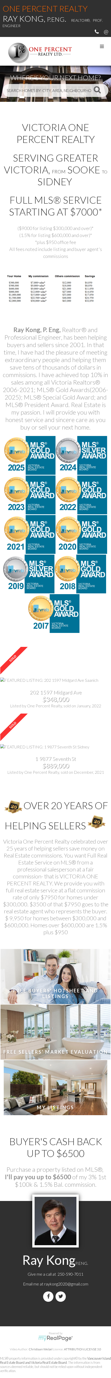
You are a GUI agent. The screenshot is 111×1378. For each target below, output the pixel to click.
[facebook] (49, 1296)
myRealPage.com (55, 1338)
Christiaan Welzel (40, 1349)
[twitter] (62, 1296)
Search (97, 89)
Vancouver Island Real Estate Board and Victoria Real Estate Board (55, 1360)
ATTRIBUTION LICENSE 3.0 (82, 1349)
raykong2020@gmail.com (66, 1283)
